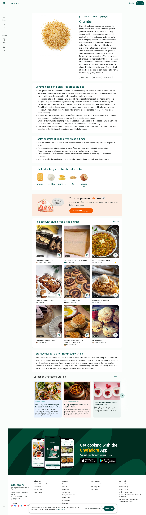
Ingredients (66, 500)
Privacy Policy (123, 486)
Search (64, 486)
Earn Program (95, 486)
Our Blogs (65, 489)
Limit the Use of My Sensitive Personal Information (128, 500)
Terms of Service (124, 484)
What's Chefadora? (40, 484)
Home (64, 484)
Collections (66, 492)
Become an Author (97, 484)
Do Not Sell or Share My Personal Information (130, 496)
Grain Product (108, 77)
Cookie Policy (123, 489)
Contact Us (94, 489)
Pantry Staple (97, 77)
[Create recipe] (125, 3)
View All (116, 222)
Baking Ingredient (85, 77)
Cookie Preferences (125, 492)
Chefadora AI (38, 486)
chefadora (14, 3)
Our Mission (38, 489)
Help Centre (38, 492)
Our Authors (66, 497)
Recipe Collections (68, 495)
